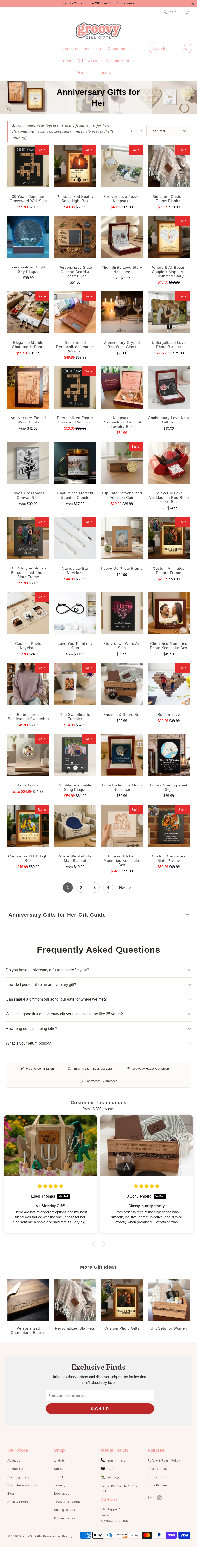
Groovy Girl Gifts (30, 1536)
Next (123, 887)
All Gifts (59, 1460)
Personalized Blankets (75, 1307)
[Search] (185, 48)
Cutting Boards (64, 1510)
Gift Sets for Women (169, 1307)
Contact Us (15, 1468)
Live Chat (112, 1478)
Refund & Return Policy (164, 1460)
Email (109, 1469)
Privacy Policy (157, 1468)
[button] (120, 49)
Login (172, 12)
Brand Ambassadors (21, 1485)
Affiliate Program (19, 1501)
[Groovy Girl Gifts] (98, 31)
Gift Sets (60, 1468)
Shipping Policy (18, 1477)
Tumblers (61, 1477)
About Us (13, 1460)
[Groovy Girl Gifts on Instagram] (159, 1498)
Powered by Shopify (57, 1536)
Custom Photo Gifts (122, 1307)
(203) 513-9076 (116, 1461)
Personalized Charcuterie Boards (28, 1307)
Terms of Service (160, 1477)
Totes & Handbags (67, 1501)
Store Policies (157, 1485)
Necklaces (61, 1493)
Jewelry (59, 1485)
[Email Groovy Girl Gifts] (151, 1498)
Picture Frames (64, 1518)
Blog (10, 1493)
